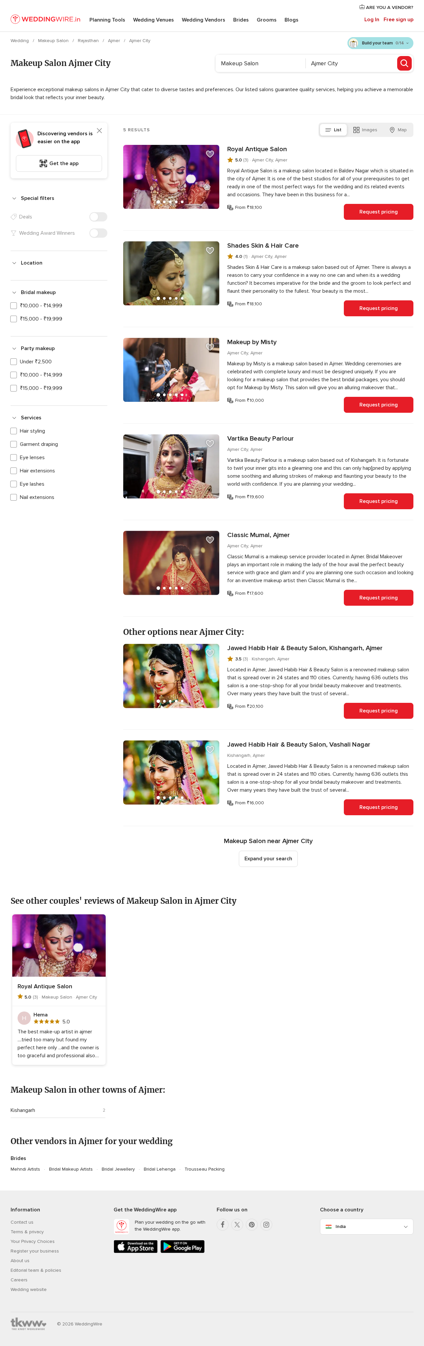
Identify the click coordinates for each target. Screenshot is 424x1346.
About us (20, 1260)
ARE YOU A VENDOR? (389, 7)
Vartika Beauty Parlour (260, 439)
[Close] (99, 131)
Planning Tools (107, 20)
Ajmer (114, 40)
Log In (371, 19)
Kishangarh (23, 1110)
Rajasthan (89, 40)
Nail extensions (37, 497)
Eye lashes (32, 484)
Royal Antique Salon (257, 149)
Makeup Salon (54, 40)
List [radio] (338, 130)
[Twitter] (237, 1225)
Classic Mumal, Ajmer (258, 535)
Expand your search (268, 858)
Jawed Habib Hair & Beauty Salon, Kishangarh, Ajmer (305, 648)
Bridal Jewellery (118, 1169)
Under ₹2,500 (36, 361)
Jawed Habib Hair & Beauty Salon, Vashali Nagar (298, 745)
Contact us (22, 1222)
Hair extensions (37, 470)
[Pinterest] (252, 1225)
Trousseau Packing (205, 1169)
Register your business (35, 1251)
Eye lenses (32, 457)
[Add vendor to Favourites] (210, 154)
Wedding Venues (153, 20)
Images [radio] (369, 130)
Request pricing (378, 212)
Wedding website (29, 1289)
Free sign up (398, 19)
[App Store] (136, 1251)
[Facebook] (223, 1225)
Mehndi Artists (25, 1169)
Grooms (267, 20)
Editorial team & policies (36, 1270)
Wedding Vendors (203, 20)
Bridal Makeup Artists (71, 1169)
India (341, 1226)
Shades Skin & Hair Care (263, 246)
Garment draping (39, 444)
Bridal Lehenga (160, 1169)
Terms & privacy (27, 1232)
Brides (241, 20)
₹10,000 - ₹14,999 (41, 305)
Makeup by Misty (252, 342)
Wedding (20, 40)
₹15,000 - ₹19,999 (41, 319)
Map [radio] (402, 130)
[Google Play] (182, 1251)
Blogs (291, 20)
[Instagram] (266, 1225)
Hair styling (32, 431)
